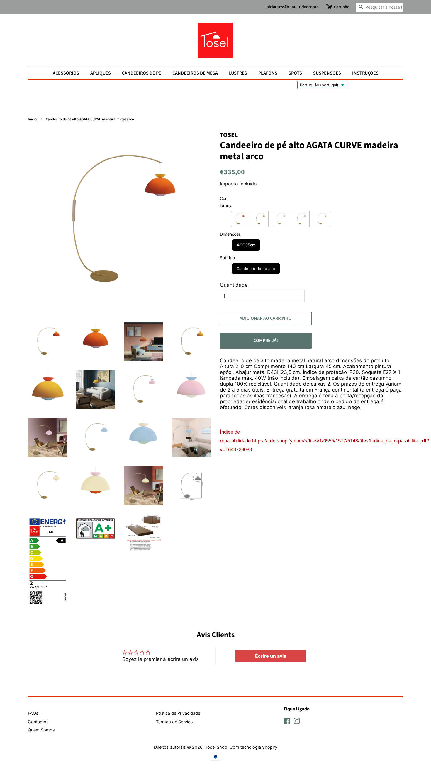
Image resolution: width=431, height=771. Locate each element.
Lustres (238, 73)
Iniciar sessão (277, 7)
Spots (295, 73)
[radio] (240, 219)
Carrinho (341, 7)
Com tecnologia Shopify (253, 747)
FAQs (33, 713)
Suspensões (327, 73)
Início (32, 119)
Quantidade (234, 285)
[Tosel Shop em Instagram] (296, 721)
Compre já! (266, 340)
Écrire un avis (270, 656)
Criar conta (308, 7)
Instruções (365, 73)
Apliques (100, 73)
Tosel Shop (216, 747)
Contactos (38, 721)
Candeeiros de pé (141, 73)
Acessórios (66, 73)
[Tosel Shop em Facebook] (287, 721)
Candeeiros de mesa (195, 73)
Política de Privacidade (178, 713)
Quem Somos (41, 729)
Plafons (267, 73)
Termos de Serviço (174, 721)
